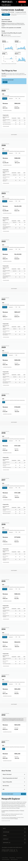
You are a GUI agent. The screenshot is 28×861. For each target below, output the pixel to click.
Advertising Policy (5, 859)
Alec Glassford (12, 810)
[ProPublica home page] (10, 850)
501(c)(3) (10, 21)
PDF (16, 98)
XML (19, 98)
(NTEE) (3, 25)
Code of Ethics (5, 857)
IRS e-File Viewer (13, 817)
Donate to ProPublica (22, 1)
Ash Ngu (17, 810)
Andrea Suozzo (6, 810)
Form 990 (3, 73)
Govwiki (16, 818)
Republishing (12, 857)
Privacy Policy (19, 857)
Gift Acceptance (14, 859)
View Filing (5, 98)
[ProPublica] (7, 2)
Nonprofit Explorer (6, 5)
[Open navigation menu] (17, 2)
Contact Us (23, 793)
